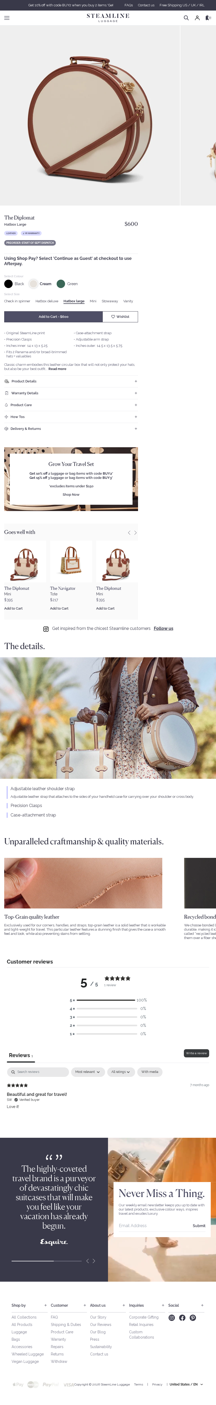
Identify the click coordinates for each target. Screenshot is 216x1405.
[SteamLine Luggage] (108, 18)
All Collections (24, 1317)
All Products (22, 1325)
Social (173, 1305)
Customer (59, 1305)
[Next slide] (93, 1261)
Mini (93, 301)
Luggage (19, 1332)
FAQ (54, 1317)
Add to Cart (13, 608)
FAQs (129, 5)
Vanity (128, 301)
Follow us (163, 628)
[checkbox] (150, 1072)
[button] (108, 1000)
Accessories (22, 1347)
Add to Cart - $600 (53, 317)
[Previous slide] (129, 532)
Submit (199, 1226)
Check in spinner (17, 301)
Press (94, 1339)
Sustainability (101, 1347)
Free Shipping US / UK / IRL (182, 5)
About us (98, 1305)
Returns (57, 1354)
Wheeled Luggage (28, 1354)
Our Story (98, 1317)
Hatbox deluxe (47, 301)
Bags (16, 1339)
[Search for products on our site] (186, 18)
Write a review (196, 1053)
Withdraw (59, 1361)
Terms (138, 1384)
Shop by (19, 1305)
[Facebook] (182, 1318)
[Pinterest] (193, 1318)
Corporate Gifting (144, 1317)
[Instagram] (171, 1318)
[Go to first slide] (135, 532)
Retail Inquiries (141, 1325)
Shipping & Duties (66, 1325)
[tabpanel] (108, 1101)
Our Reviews (100, 1325)
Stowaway (110, 301)
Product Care (62, 1332)
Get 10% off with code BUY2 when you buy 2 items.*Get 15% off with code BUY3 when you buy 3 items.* (108, 5)
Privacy (157, 1384)
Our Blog (98, 1332)
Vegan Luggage (25, 1361)
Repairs (57, 1347)
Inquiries (136, 1305)
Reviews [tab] (21, 1055)
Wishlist (122, 317)
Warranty (58, 1339)
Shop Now (71, 495)
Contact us (146, 5)
